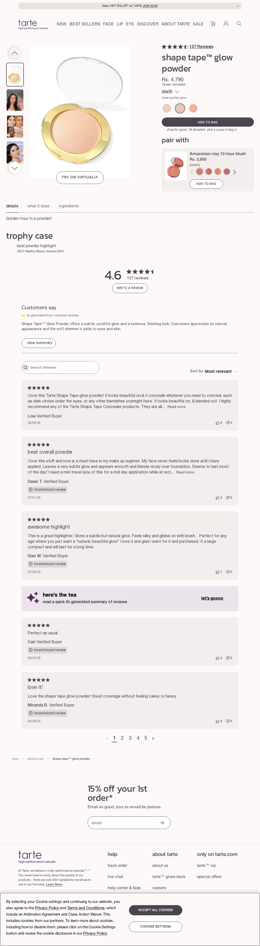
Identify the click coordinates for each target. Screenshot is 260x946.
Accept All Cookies (155, 910)
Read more (177, 407)
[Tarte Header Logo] (33, 25)
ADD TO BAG (206, 183)
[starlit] (180, 108)
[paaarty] (200, 171)
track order (117, 866)
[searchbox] (64, 367)
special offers (209, 877)
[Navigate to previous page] (107, 738)
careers (159, 888)
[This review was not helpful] (227, 423)
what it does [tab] (38, 206)
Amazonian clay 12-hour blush (218, 154)
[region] (130, 919)
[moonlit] (193, 108)
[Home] (37, 857)
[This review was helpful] (217, 423)
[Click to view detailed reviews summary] (39, 343)
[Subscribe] (161, 823)
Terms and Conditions (86, 908)
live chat (115, 877)
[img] (164, 46)
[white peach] (218, 171)
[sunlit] (167, 108)
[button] (108, 24)
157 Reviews (201, 47)
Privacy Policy (47, 908)
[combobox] (214, 372)
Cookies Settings (155, 926)
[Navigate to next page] (153, 738)
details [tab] (12, 206)
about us (160, 866)
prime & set (35, 758)
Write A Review (130, 288)
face (15, 758)
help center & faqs (124, 888)
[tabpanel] (130, 217)
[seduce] (208, 171)
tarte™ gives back (168, 877)
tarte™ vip (206, 866)
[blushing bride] (226, 171)
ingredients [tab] (69, 206)
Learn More (54, 884)
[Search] (239, 25)
